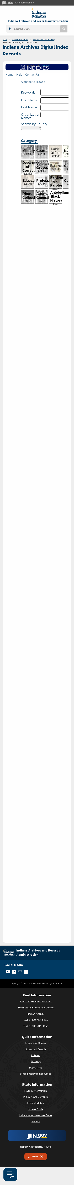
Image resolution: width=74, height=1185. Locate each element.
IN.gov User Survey (35, 1043)
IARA (5, 39)
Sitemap (36, 1061)
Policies (35, 1055)
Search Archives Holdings (44, 39)
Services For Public (20, 39)
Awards (35, 1121)
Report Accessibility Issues (35, 1146)
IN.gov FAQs (35, 1067)
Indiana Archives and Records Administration (38, 21)
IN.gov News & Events (35, 1096)
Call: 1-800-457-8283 (36, 1019)
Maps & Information (35, 1090)
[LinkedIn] (14, 972)
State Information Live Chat (36, 1001)
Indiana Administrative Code (35, 1115)
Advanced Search (35, 1049)
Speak (34, 1156)
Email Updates (35, 1103)
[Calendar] (26, 972)
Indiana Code (35, 1109)
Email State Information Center (36, 1007)
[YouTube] (8, 972)
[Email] (20, 972)
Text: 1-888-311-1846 (35, 1026)
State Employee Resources (35, 1073)
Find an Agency (35, 1013)
